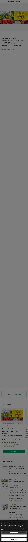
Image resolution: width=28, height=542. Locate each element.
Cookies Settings (14, 532)
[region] (14, 531)
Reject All (14, 535)
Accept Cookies (14, 539)
